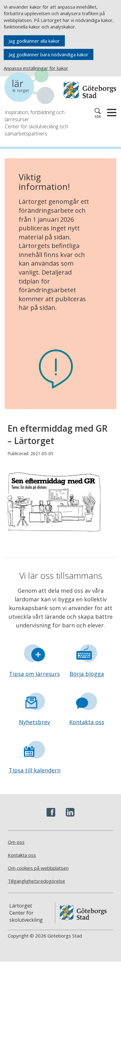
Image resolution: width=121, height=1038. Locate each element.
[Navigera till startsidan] (32, 87)
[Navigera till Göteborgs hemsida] (90, 90)
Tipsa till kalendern (34, 770)
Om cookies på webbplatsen (38, 868)
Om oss (16, 842)
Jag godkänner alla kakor (34, 41)
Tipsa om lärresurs (34, 673)
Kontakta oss (86, 722)
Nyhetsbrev (34, 722)
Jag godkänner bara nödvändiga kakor (48, 54)
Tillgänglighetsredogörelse (36, 881)
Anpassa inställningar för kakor (36, 68)
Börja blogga (86, 673)
